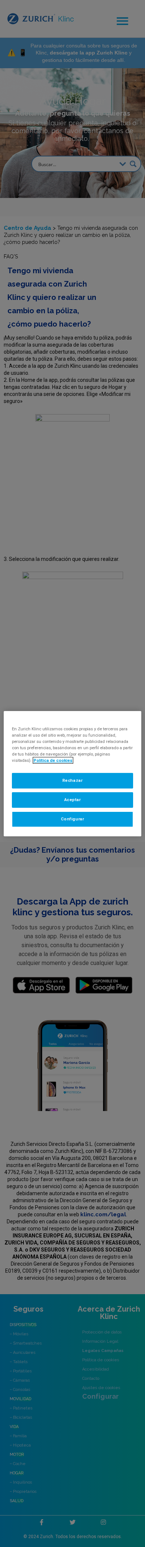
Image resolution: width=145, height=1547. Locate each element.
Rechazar (72, 780)
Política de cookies (52, 760)
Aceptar (72, 799)
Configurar (72, 819)
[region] (73, 773)
